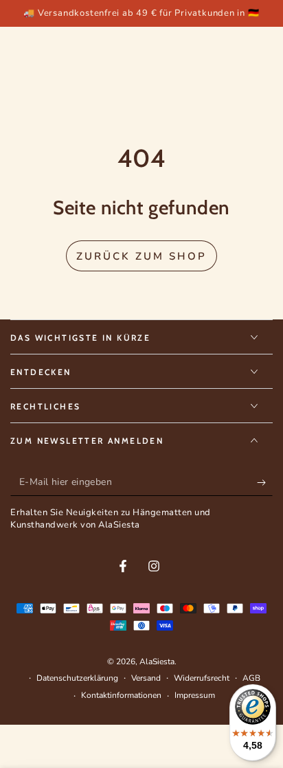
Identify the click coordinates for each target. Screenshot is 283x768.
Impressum (194, 695)
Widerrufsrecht (201, 678)
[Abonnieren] (265, 482)
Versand (146, 678)
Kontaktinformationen (121, 695)
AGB (251, 678)
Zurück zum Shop (141, 256)
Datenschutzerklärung (77, 678)
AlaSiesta (156, 661)
